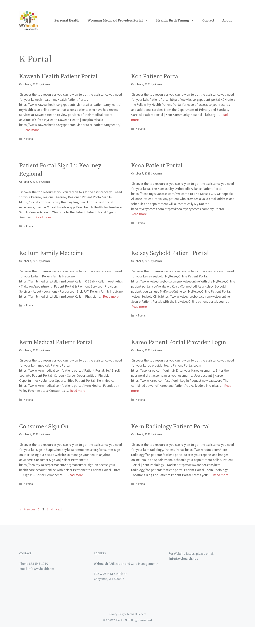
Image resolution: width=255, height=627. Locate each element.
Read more (31, 130)
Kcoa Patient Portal (157, 165)
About (227, 20)
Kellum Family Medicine (51, 253)
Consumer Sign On (44, 426)
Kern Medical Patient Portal (56, 342)
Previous (27, 509)
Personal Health (67, 20)
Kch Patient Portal (155, 76)
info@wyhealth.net (183, 558)
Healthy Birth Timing (172, 20)
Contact (208, 20)
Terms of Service (136, 614)
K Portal (28, 138)
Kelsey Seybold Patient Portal (170, 253)
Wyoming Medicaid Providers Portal (115, 20)
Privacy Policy (117, 614)
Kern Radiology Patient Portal (170, 426)
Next (60, 509)
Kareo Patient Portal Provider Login (178, 342)
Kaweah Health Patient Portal (58, 76)
